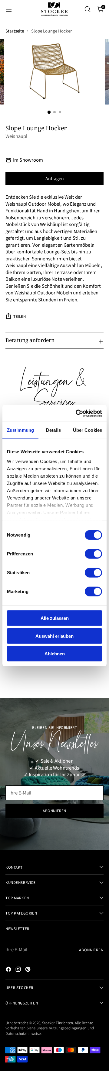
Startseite (14, 31)
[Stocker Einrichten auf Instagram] (18, 970)
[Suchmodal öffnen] (87, 9)
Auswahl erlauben (54, 635)
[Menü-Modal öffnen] (8, 9)
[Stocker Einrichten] (54, 8)
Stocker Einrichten (57, 1022)
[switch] (93, 554)
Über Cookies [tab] (87, 430)
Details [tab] (53, 430)
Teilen (19, 316)
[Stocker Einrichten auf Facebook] (9, 970)
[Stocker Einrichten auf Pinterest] (28, 970)
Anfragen (54, 178)
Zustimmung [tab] (20, 430)
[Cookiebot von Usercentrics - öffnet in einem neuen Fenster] (77, 413)
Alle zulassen (55, 618)
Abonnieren (91, 949)
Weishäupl (16, 136)
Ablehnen (55, 653)
